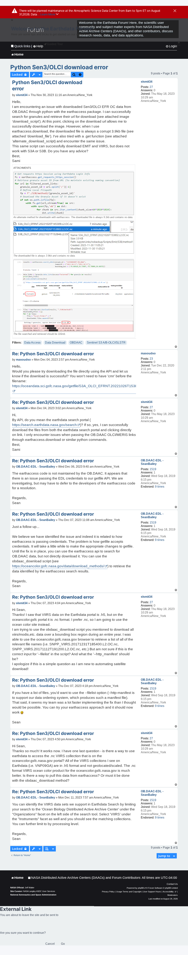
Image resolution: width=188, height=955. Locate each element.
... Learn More (46, 14)
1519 (153, 469)
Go (63, 943)
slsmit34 (146, 81)
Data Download (55, 342)
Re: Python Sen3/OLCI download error (53, 353)
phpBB (141, 888)
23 (151, 358)
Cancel (50, 943)
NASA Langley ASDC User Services (39, 891)
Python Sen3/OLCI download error (59, 67)
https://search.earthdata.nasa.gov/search (44, 425)
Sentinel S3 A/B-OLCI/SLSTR (106, 342)
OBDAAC (76, 342)
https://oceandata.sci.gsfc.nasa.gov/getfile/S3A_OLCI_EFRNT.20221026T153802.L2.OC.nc (84, 386)
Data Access (32, 342)
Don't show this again (23, 46)
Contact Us (172, 884)
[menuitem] (84, 877)
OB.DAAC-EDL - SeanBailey (152, 462)
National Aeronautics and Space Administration (33, 895)
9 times (159, 486)
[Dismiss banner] (174, 11)
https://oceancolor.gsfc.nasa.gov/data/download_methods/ (58, 566)
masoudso (148, 353)
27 (151, 87)
